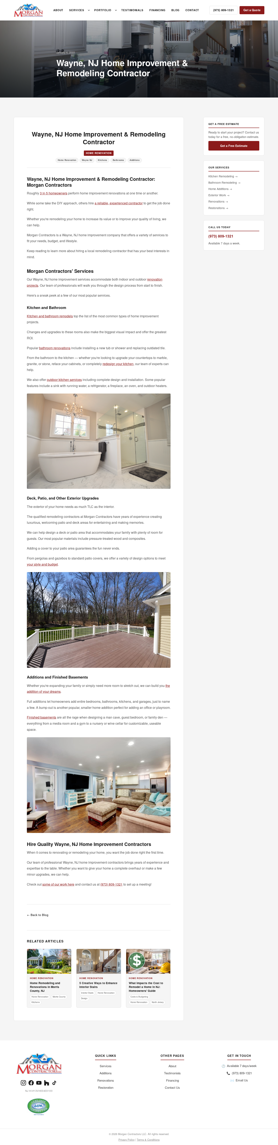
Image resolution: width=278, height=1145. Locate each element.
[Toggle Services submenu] (88, 10)
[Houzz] (46, 1082)
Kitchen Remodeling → (223, 176)
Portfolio (102, 10)
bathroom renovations (54, 348)
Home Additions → (220, 189)
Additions (106, 1073)
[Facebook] (31, 1082)
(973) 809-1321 (223, 10)
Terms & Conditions (148, 1140)
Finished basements (41, 717)
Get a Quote (251, 10)
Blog (175, 10)
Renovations (105, 1080)
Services (76, 10)
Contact (192, 10)
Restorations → (218, 208)
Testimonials (132, 10)
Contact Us (172, 1087)
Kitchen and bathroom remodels (50, 316)
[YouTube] (39, 1082)
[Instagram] (23, 1082)
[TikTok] (54, 1082)
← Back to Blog (37, 915)
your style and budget (42, 564)
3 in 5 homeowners (53, 193)
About (58, 10)
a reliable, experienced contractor (119, 203)
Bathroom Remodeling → (224, 182)
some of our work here (58, 884)
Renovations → (218, 201)
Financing (157, 10)
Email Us (239, 1080)
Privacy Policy (126, 1140)
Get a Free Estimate (233, 146)
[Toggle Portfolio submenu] (115, 10)
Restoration (105, 1087)
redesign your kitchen (118, 363)
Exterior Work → (219, 195)
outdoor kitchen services (64, 379)
